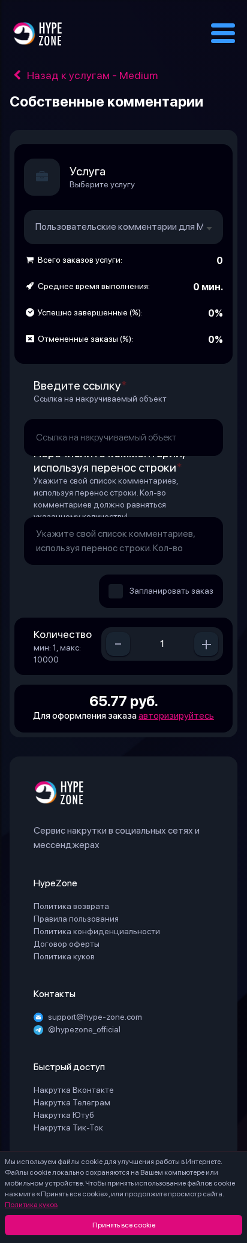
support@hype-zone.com (95, 1017)
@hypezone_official (84, 1029)
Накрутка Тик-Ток (68, 1127)
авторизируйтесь (176, 715)
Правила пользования (76, 918)
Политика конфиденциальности (97, 931)
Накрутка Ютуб (64, 1115)
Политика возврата (71, 906)
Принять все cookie (123, 1225)
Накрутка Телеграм (72, 1102)
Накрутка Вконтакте (74, 1090)
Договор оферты (67, 944)
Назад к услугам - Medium (91, 75)
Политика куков (31, 1205)
